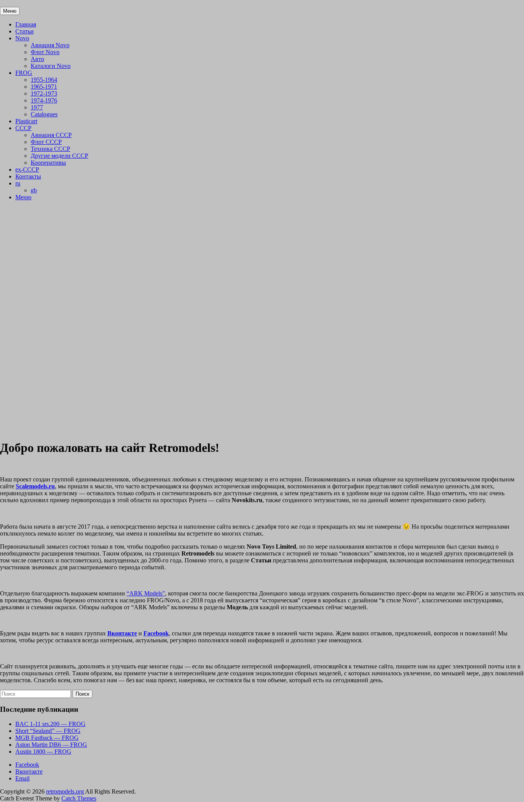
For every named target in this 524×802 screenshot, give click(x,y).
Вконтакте (29, 771)
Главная (25, 24)
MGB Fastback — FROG (47, 737)
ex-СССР (27, 169)
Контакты (28, 176)
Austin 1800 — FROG (43, 751)
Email (22, 778)
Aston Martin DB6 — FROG (51, 744)
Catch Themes (78, 798)
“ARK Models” (146, 593)
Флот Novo (45, 52)
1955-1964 (44, 79)
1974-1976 (44, 100)
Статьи (24, 31)
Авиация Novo (50, 45)
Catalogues (44, 114)
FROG (23, 72)
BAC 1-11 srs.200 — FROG (50, 724)
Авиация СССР (51, 135)
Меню (23, 197)
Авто (37, 59)
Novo (22, 38)
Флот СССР (46, 142)
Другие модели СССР (59, 155)
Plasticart (26, 121)
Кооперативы (48, 162)
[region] (262, 319)
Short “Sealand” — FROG (48, 731)
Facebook (27, 764)
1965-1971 (44, 86)
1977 (37, 107)
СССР (23, 128)
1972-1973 (44, 93)
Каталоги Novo (51, 66)
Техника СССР (50, 149)
